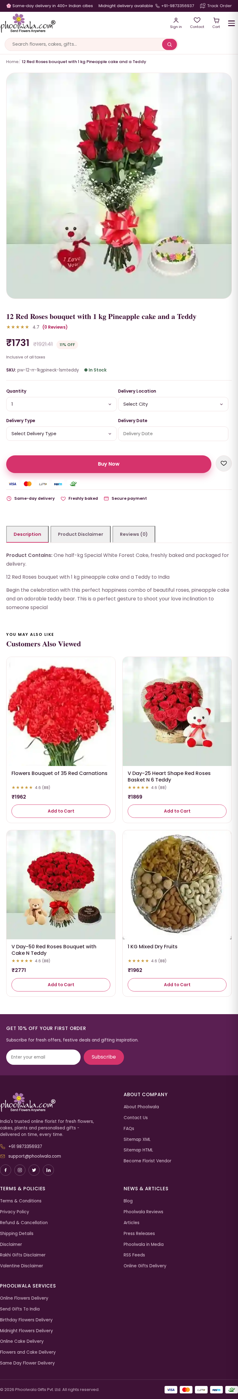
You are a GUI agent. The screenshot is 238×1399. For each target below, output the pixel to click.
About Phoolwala (141, 1107)
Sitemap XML (137, 1139)
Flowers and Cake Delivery (28, 1352)
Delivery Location (137, 391)
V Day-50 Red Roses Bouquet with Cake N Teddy (53, 950)
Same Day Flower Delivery (27, 1363)
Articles (131, 1223)
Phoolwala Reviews (143, 1212)
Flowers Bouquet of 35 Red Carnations (59, 773)
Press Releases (139, 1234)
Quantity (16, 391)
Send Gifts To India (20, 1309)
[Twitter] (34, 1170)
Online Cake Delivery (22, 1341)
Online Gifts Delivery (145, 1266)
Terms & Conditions (21, 1201)
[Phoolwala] (57, 1102)
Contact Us (136, 1118)
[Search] (169, 44)
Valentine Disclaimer (21, 1266)
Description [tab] (27, 534)
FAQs (129, 1129)
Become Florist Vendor (147, 1161)
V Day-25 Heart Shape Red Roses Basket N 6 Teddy (169, 776)
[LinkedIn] (48, 1170)
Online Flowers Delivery (24, 1298)
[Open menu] (231, 23)
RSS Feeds (134, 1255)
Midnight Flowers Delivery (26, 1331)
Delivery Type (20, 421)
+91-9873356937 (177, 6)
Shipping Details (16, 1234)
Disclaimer (11, 1244)
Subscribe (104, 1056)
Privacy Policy (14, 1212)
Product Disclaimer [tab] (80, 534)
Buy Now (109, 463)
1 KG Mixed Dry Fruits (153, 946)
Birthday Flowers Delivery (26, 1320)
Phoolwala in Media (144, 1244)
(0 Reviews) (55, 327)
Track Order (219, 6)
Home (12, 62)
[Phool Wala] (80, 23)
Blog (128, 1201)
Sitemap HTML (138, 1150)
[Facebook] (5, 1170)
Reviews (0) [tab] (134, 534)
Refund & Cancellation (24, 1223)
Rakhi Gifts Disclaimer (23, 1255)
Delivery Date (132, 421)
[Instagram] (19, 1170)
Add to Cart (61, 811)
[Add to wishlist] (224, 463)
